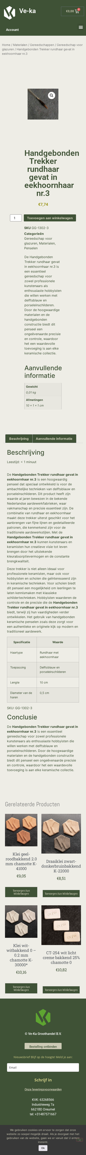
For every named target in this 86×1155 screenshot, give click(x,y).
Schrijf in (43, 1080)
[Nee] (79, 1140)
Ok (43, 1148)
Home (6, 45)
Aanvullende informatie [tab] (54, 439)
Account (12, 30)
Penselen (31, 248)
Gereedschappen (42, 45)
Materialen (20, 45)
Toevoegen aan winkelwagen (50, 218)
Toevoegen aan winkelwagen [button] (21, 892)
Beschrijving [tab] (19, 439)
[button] (80, 27)
